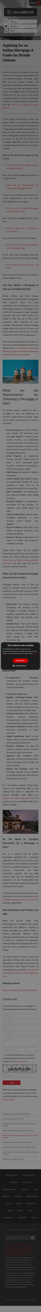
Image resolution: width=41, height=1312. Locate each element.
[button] (20, 666)
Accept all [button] (20, 661)
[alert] (20, 656)
